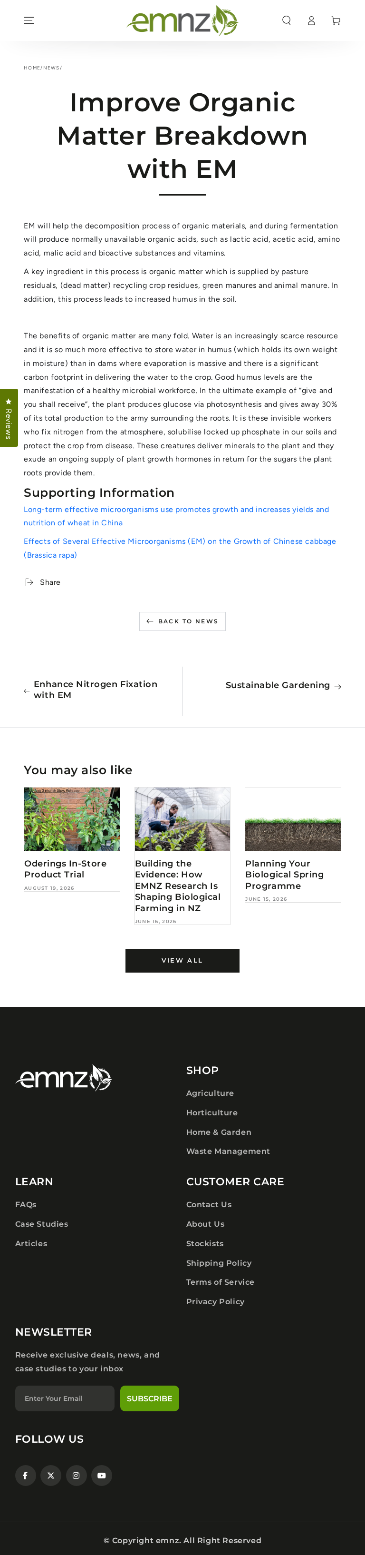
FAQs (26, 1204)
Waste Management (228, 1151)
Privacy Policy (215, 1301)
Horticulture (212, 1112)
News (51, 68)
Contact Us (209, 1204)
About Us (205, 1224)
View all (182, 960)
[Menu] (29, 20)
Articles (31, 1243)
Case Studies (41, 1224)
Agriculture (210, 1093)
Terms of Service (220, 1282)
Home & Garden (219, 1132)
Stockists (205, 1243)
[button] (286, 20)
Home (32, 68)
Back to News (188, 621)
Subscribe (150, 1398)
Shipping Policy (219, 1263)
